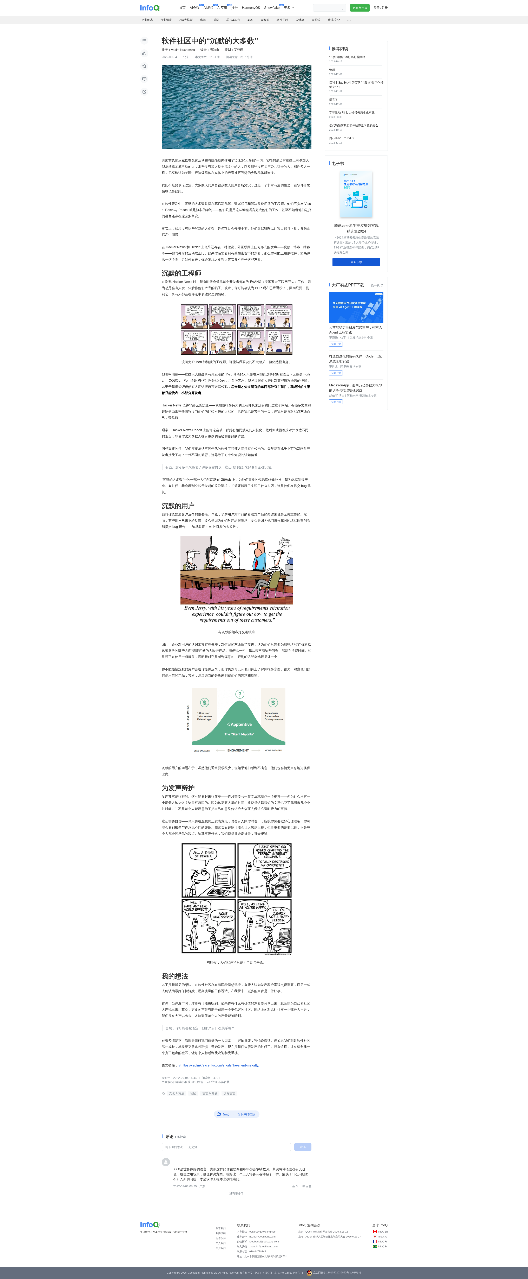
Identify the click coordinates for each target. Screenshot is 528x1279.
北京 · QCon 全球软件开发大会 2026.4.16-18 (323, 1231)
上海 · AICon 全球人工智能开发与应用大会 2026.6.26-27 (329, 1236)
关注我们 (221, 1248)
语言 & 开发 (209, 1093)
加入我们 (221, 1243)
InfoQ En (383, 1231)
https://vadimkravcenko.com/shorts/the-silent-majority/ (220, 1065)
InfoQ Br (382, 1246)
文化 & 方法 (176, 1093)
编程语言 (229, 1093)
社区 (193, 1093)
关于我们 (221, 1228)
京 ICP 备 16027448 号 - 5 (288, 1272)
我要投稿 (221, 1233)
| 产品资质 (355, 1272)
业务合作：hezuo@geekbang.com (256, 1236)
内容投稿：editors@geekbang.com (256, 1231)
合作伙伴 (221, 1238)
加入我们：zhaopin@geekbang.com (257, 1246)
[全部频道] (349, 20)
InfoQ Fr (382, 1241)
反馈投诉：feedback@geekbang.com (258, 1241)
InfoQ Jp (382, 1236)
